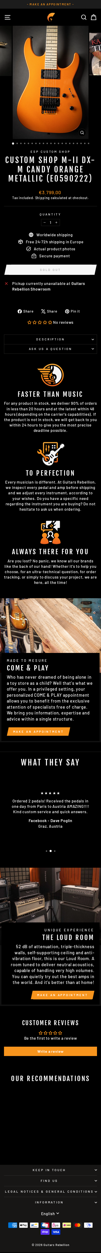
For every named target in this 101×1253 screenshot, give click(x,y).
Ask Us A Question (50, 349)
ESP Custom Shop (51, 151)
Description (50, 339)
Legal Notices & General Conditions (49, 1191)
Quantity (50, 214)
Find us (49, 1181)
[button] (39, 322)
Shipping (42, 198)
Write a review (50, 1051)
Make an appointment (38, 731)
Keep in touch (49, 1170)
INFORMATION (49, 1202)
